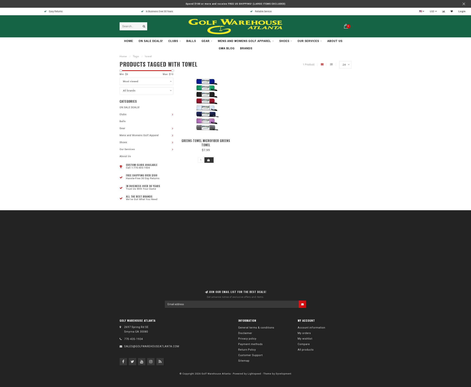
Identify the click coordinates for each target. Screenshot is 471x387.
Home (128, 41)
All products (306, 349)
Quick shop (207, 139)
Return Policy (247, 349)
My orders (304, 333)
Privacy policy (247, 338)
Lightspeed (254, 373)
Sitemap (243, 360)
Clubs (173, 41)
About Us (334, 41)
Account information (311, 327)
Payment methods (250, 344)
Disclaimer (245, 333)
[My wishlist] (452, 11)
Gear (205, 41)
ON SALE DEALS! (151, 41)
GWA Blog (227, 48)
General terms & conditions (256, 327)
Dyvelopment (283, 373)
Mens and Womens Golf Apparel (244, 41)
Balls (191, 41)
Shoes (284, 41)
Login (461, 11)
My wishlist (305, 338)
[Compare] (443, 11)
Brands (246, 48)
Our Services (308, 41)
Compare (304, 344)
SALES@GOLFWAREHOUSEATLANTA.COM (151, 346)
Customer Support (250, 355)
